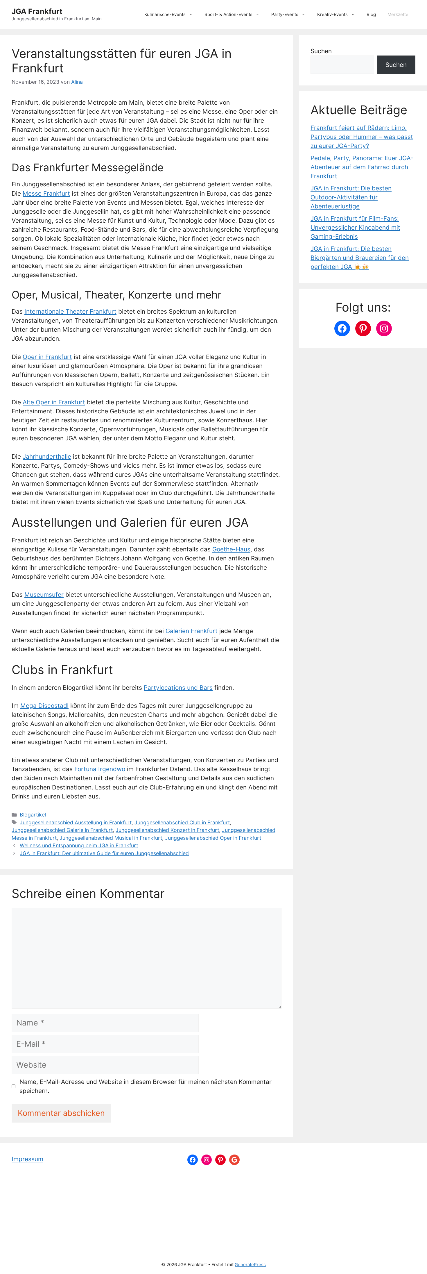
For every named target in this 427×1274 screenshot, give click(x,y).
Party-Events (284, 14)
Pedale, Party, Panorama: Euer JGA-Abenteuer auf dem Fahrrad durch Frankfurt (362, 167)
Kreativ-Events (332, 14)
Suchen (321, 51)
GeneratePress (250, 1264)
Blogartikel (33, 815)
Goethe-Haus (231, 549)
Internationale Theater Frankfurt (70, 311)
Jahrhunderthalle (47, 456)
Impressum (27, 1159)
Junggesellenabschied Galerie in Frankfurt (62, 830)
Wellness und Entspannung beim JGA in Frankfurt (79, 845)
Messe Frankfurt (46, 193)
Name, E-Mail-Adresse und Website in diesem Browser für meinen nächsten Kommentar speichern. (145, 1086)
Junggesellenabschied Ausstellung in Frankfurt (76, 822)
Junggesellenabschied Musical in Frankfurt (111, 838)
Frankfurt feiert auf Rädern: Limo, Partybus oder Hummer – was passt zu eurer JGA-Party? (362, 136)
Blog (371, 14)
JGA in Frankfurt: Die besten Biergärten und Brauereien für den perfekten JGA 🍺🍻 (360, 257)
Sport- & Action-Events (228, 14)
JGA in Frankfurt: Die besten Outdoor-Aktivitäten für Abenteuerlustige (351, 197)
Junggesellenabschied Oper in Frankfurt (213, 838)
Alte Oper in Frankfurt (54, 402)
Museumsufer (44, 594)
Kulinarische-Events (165, 14)
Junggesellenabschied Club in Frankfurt (182, 822)
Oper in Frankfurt (47, 356)
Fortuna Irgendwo (99, 769)
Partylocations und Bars (178, 687)
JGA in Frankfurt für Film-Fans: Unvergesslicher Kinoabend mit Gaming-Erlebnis (355, 227)
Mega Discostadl (44, 705)
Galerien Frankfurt (192, 631)
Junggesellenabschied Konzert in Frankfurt (167, 830)
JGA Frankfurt (37, 11)
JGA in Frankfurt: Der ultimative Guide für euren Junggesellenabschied (104, 853)
